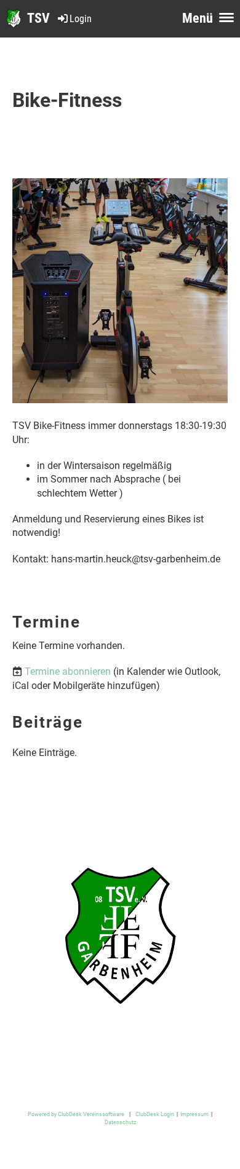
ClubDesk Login (154, 1114)
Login (81, 19)
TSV (38, 18)
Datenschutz (120, 1122)
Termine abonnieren (68, 671)
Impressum (194, 1114)
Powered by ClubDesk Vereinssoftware (76, 1114)
